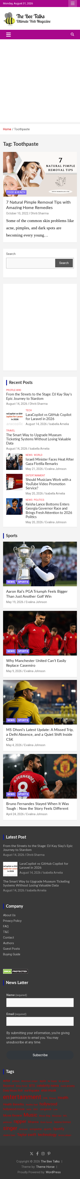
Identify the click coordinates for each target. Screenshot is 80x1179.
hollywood (48, 1104)
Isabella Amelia (59, 424)
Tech (29, 410)
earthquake (31, 1090)
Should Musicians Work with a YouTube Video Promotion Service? (48, 484)
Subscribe (40, 1055)
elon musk (48, 1090)
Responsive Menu (72, 3)
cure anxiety (68, 1085)
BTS (32, 1086)
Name (16, 995)
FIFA (45, 1098)
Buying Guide (11, 954)
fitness (52, 1098)
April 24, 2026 (15, 814)
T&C (6, 932)
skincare (23, 1129)
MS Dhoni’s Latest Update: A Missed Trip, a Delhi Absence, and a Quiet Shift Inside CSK (39, 735)
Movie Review (12, 1115)
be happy (52, 1081)
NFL (65, 1115)
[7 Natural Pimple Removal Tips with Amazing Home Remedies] (40, 174)
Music (30, 1115)
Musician (56, 1115)
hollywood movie (14, 1109)
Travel (10, 430)
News (29, 455)
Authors (8, 943)
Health (63, 1097)
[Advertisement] (40, 81)
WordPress (53, 1172)
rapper (20, 1121)
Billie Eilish (21, 1086)
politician (7, 1122)
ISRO (35, 1109)
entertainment (22, 1096)
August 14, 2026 (16, 403)
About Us (9, 915)
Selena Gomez (62, 1122)
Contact (8, 937)
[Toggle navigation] (8, 34)
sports (47, 1129)
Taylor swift (26, 1134)
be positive (64, 1081)
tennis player (64, 1135)
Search (11, 254)
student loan (9, 1135)
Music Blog (44, 1115)
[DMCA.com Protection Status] (15, 971)
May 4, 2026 (14, 745)
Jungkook (45, 1109)
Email (16, 1014)
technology (47, 1134)
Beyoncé (8, 1085)
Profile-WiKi (13, 390)
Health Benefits (13, 1104)
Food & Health (16, 192)
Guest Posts (11, 949)
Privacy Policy (12, 921)
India (28, 1109)
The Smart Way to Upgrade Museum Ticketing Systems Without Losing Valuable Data (38, 439)
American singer (29, 1081)
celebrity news (48, 1085)
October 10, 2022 (17, 213)
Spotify (58, 1129)
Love (55, 1109)
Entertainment (35, 475)
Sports (11, 536)
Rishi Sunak (46, 1122)
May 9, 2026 (14, 671)
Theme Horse (45, 1167)
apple (43, 1080)
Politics (39, 499)
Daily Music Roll (13, 1090)
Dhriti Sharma (40, 213)
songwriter (36, 1129)
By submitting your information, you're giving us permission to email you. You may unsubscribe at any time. (38, 1037)
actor (6, 1081)
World (38, 455)
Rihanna (33, 1122)
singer (10, 1128)
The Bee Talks (50, 1161)
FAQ (6, 926)
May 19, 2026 (14, 602)
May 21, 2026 (34, 469)
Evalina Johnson (55, 469)
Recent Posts (21, 383)
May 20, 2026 (34, 493)
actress (15, 1081)
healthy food (32, 1104)
